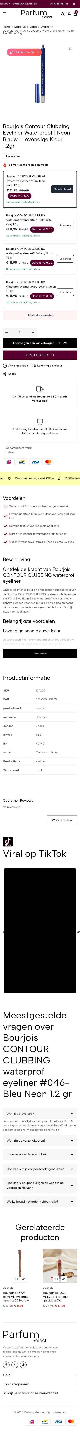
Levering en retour (49, 365)
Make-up (20, 27)
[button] (16, 1279)
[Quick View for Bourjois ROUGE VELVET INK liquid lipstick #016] (64, 1279)
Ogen (33, 27)
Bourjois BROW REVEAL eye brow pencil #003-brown (16, 1296)
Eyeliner (45, 27)
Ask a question (18, 365)
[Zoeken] (62, 14)
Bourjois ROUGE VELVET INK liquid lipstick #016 (56, 1296)
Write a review (62, 820)
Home (6, 27)
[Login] (69, 14)
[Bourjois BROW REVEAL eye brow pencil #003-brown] (20, 1266)
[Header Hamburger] (5, 14)
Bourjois (8, 1287)
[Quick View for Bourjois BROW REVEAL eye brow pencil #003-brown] (24, 1279)
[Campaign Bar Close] (74, 4)
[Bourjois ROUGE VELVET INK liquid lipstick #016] (60, 1266)
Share (12, 373)
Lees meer (40, 653)
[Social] (6, 1365)
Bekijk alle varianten (40, 315)
